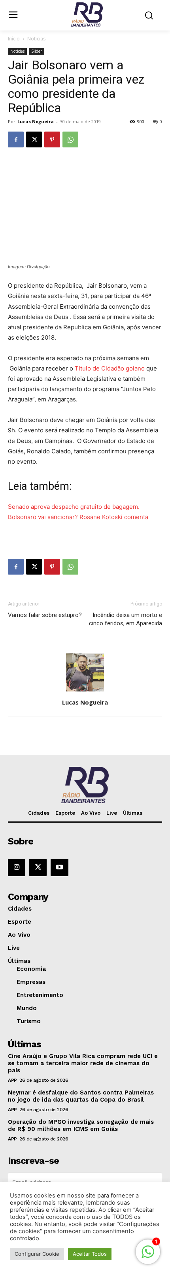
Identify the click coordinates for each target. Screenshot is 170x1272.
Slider (36, 51)
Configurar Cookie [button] (37, 1254)
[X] (34, 139)
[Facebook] (16, 139)
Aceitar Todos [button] (90, 1254)
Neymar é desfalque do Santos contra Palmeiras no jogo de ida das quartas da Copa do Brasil (81, 1096)
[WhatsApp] (70, 139)
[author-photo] (85, 691)
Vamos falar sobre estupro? (45, 615)
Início (14, 38)
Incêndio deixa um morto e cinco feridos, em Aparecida (125, 619)
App (12, 1080)
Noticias (36, 38)
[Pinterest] (52, 139)
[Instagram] (16, 867)
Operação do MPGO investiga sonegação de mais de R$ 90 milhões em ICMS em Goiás (81, 1125)
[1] (148, 1256)
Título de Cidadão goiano (110, 368)
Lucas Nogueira (35, 121)
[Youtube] (59, 867)
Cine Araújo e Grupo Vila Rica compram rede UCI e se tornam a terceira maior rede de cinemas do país (83, 1063)
